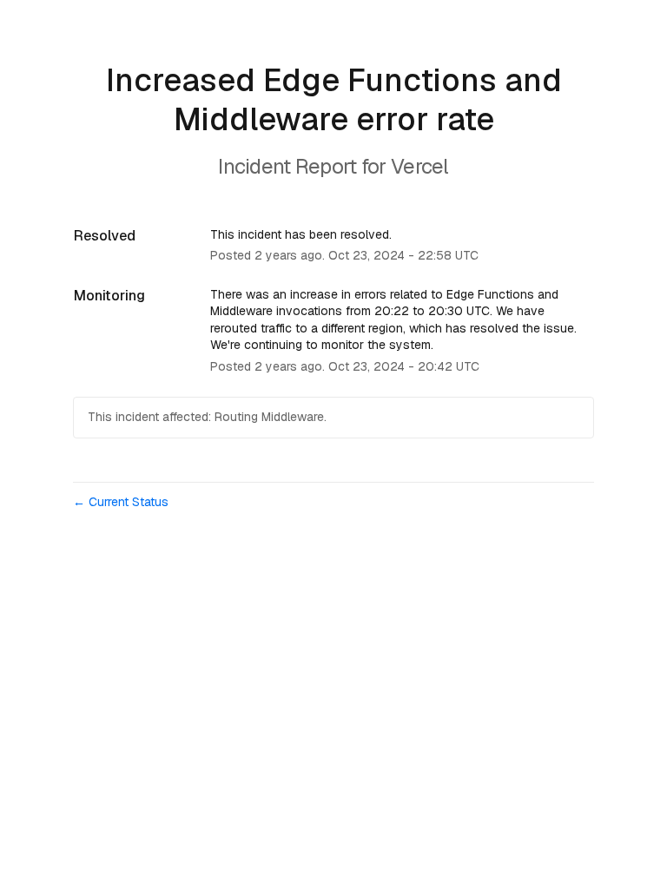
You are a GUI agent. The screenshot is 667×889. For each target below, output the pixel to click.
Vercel (420, 166)
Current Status (120, 502)
